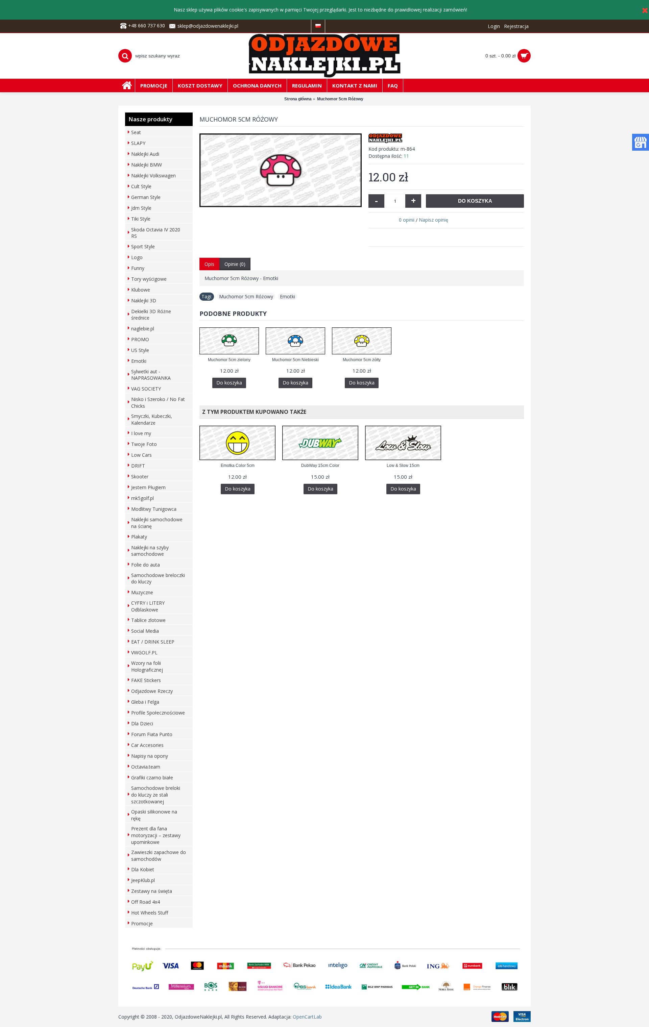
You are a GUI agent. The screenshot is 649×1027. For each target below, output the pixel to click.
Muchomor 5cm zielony (229, 359)
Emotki (287, 296)
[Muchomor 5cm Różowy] (280, 170)
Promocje (142, 923)
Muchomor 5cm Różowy (246, 296)
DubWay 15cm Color (320, 465)
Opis (209, 264)
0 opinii (406, 220)
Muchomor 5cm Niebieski (295, 359)
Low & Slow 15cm (403, 465)
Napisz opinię (433, 220)
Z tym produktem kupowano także (252, 412)
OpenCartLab (307, 1016)
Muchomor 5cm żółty (362, 359)
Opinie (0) (234, 264)
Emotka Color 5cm (238, 465)
